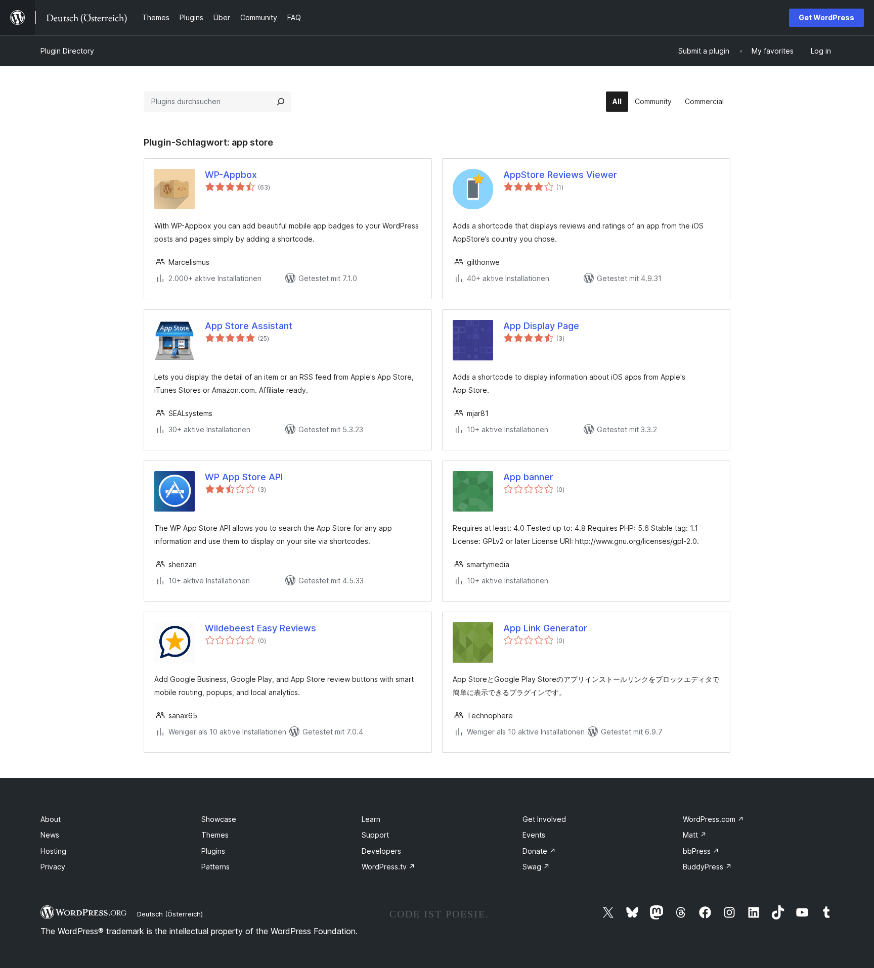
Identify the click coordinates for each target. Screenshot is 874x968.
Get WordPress (826, 17)
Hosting (53, 851)
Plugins (213, 851)
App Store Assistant (248, 325)
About (50, 819)
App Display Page (541, 325)
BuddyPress (707, 866)
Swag (536, 866)
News (49, 835)
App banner (528, 477)
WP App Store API (244, 477)
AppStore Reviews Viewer (560, 174)
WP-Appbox (231, 174)
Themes (215, 835)
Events (533, 835)
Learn (371, 819)
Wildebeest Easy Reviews (260, 628)
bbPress (701, 851)
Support (375, 835)
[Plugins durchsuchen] (281, 101)
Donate (539, 851)
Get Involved (544, 819)
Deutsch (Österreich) (170, 914)
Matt (695, 835)
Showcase (218, 819)
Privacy (52, 866)
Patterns (215, 866)
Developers (381, 851)
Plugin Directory (67, 51)
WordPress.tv (388, 866)
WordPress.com (713, 819)
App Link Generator (545, 628)
